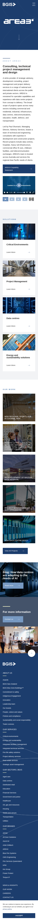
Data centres (7, 781)
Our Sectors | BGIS (12, 770)
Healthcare (7, 801)
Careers (7, 893)
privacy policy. (7, 909)
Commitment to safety (11, 692)
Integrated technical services (13, 748)
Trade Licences (8, 724)
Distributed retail (9, 785)
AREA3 (5, 849)
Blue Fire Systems (9, 853)
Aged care (6, 777)
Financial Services (9, 793)
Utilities (5, 821)
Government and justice (11, 797)
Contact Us (8, 897)
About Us (7, 673)
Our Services (10, 729)
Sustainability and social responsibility (17, 720)
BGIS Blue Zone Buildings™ (13, 688)
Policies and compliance (12, 716)
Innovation (6, 700)
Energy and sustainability (12, 740)
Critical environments (10, 736)
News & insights (10, 885)
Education (6, 789)
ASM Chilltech (8, 845)
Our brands (7, 708)
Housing (6, 809)
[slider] (8, 192)
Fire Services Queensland (12, 861)
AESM (5, 833)
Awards (5, 680)
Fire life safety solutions (11, 752)
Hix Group (6, 869)
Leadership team (9, 704)
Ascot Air (6, 841)
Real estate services (10, 760)
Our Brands (9, 826)
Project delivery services (12, 756)
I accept (19, 915)
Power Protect (8, 873)
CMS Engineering (9, 857)
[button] (5, 199)
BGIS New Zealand (10, 684)
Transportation (8, 817)
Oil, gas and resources (11, 805)
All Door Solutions (9, 837)
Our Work (7, 889)
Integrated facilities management (15, 744)
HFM (4, 865)
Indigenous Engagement (12, 696)
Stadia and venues (10, 813)
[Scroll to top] (31, 653)
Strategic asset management (13, 764)
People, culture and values (12, 712)
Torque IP (6, 877)
